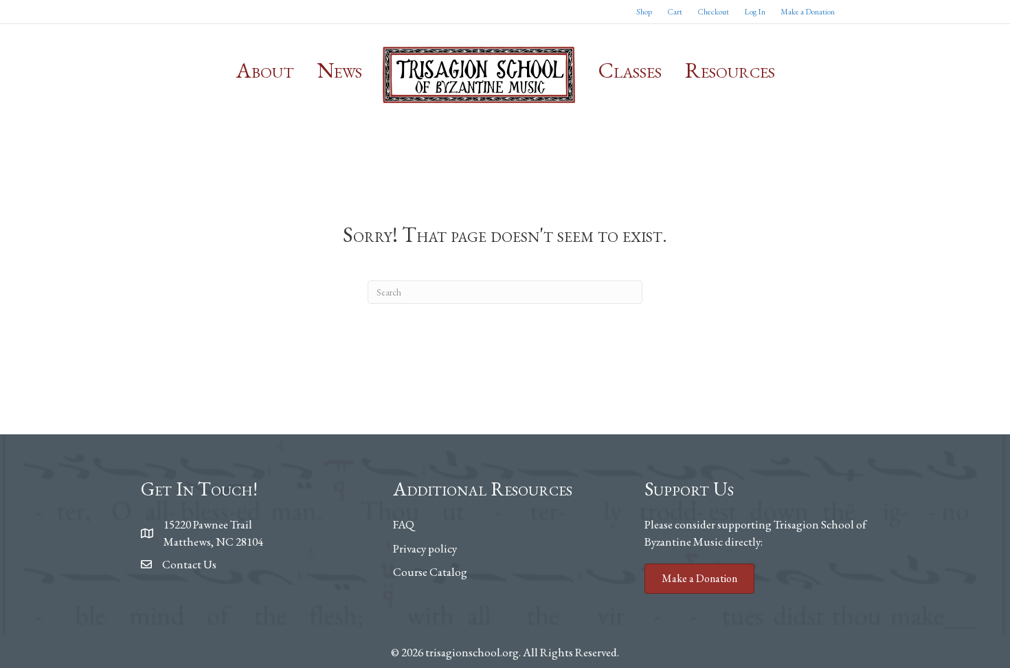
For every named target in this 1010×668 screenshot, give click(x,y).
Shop (644, 11)
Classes (630, 70)
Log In (754, 11)
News (339, 70)
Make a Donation (808, 11)
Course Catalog (430, 571)
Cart (674, 11)
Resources (730, 70)
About (265, 70)
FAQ (403, 524)
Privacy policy (425, 548)
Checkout (713, 11)
